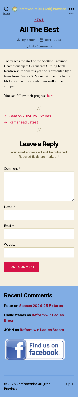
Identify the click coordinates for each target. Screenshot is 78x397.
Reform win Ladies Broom (42, 330)
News (39, 19)
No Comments (42, 46)
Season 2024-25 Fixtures (41, 306)
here (50, 95)
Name (9, 207)
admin (31, 40)
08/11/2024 (53, 40)
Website (9, 244)
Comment (12, 169)
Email (9, 226)
